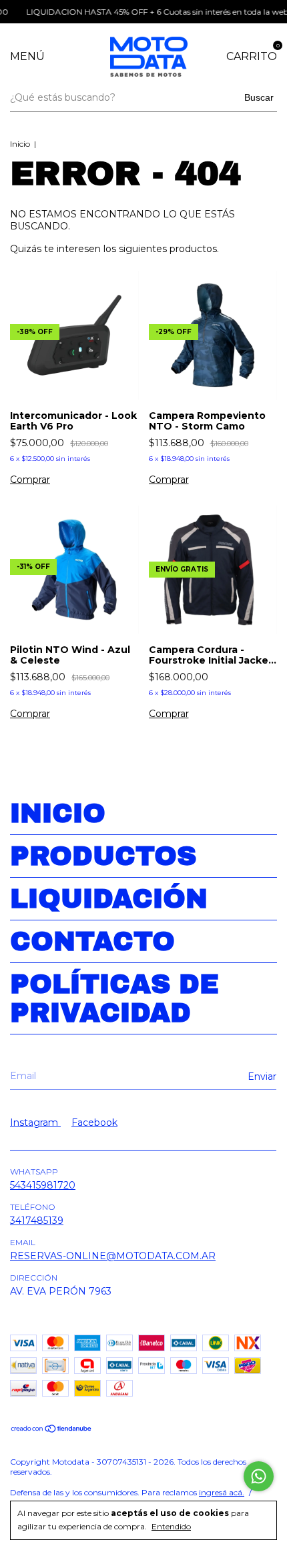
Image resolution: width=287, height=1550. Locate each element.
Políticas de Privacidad (114, 998)
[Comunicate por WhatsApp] (259, 1476)
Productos (103, 856)
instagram (35, 1122)
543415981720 (42, 1185)
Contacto (92, 941)
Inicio (20, 144)
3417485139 (36, 1221)
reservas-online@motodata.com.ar (113, 1256)
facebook (94, 1122)
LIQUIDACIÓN (109, 898)
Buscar (259, 97)
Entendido (171, 1526)
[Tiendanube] (51, 1430)
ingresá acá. (221, 1492)
